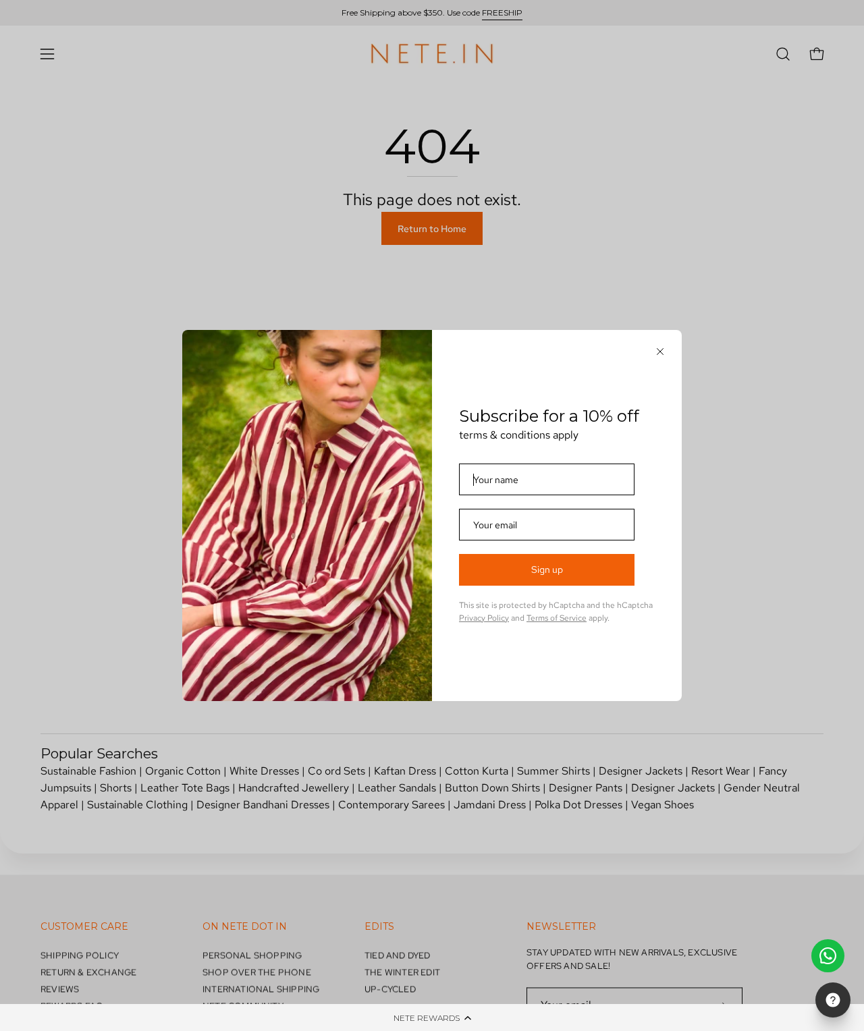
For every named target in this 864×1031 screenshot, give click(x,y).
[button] (432, 1017)
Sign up (547, 569)
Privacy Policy (484, 618)
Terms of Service (556, 618)
